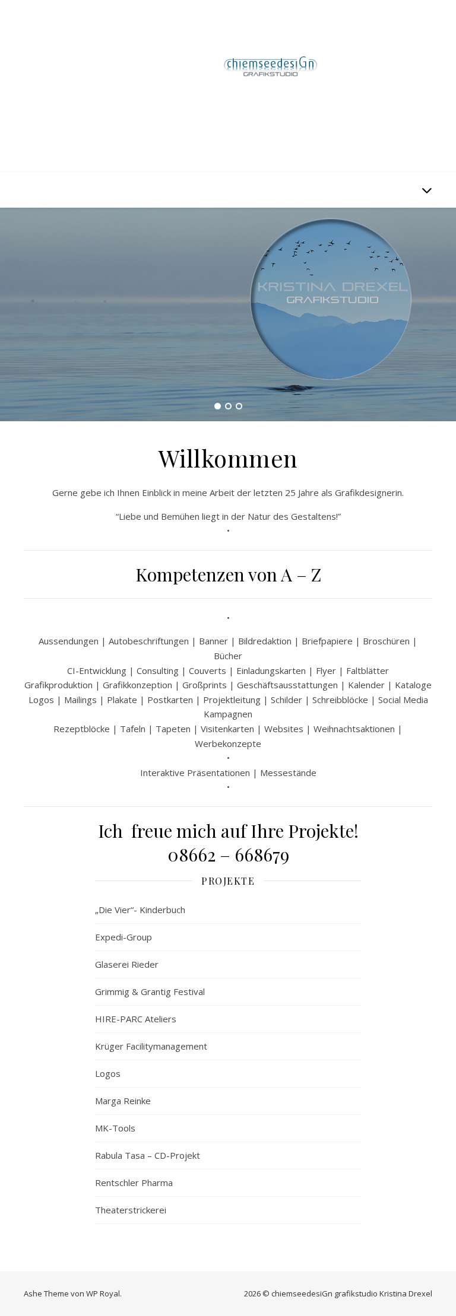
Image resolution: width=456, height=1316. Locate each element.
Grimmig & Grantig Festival (150, 991)
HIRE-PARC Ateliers (135, 1019)
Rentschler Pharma (134, 1182)
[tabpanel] (228, 314)
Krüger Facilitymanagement (151, 1046)
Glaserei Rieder (127, 964)
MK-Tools (115, 1128)
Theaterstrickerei (130, 1210)
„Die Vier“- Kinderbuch (140, 910)
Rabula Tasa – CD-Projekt (147, 1155)
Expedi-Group (123, 937)
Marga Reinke (123, 1101)
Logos (108, 1073)
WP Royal (103, 1293)
